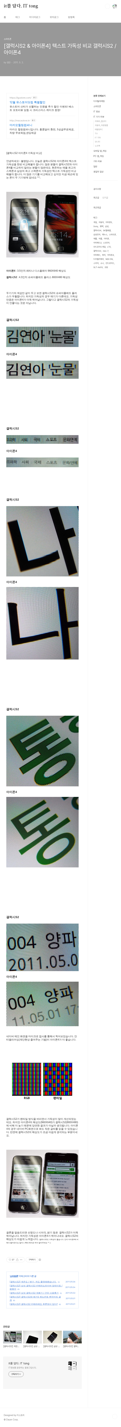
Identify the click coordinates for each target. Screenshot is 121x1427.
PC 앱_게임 (98, 156)
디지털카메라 (98, 259)
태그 (17, 17)
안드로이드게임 (99, 247)
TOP (114, 1416)
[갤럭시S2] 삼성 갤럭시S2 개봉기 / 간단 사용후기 (34, 1293)
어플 (100, 238)
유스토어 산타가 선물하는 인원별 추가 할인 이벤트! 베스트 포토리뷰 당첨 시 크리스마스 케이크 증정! (42, 108)
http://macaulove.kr (20, 120)
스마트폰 (14, 1276)
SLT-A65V (98, 267)
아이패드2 (97, 243)
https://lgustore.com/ (20, 97)
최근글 (96, 197)
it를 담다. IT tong (21, 6)
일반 (95, 166)
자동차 (101, 222)
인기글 (105, 197)
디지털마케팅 (99, 101)
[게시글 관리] (21, 1259)
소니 (102, 263)
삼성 (107, 226)
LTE (109, 247)
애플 (95, 238)
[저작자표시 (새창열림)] (39, 1259)
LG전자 (106, 243)
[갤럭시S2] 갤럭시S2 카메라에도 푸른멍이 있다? (34, 1304)
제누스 (104, 234)
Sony (95, 226)
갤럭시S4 (97, 230)
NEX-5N (109, 259)
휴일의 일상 (98, 171)
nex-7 (105, 251)
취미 (104, 255)
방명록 (71, 17)
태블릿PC (99, 129)
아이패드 (96, 255)
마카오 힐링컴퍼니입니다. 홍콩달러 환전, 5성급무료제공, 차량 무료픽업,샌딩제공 (42, 131)
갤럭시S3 (97, 251)
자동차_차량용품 (101, 125)
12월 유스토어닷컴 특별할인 (27, 102)
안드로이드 (110, 263)
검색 (107, 6)
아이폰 (106, 238)
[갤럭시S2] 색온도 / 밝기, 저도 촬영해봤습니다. (33, 1281)
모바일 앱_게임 (99, 151)
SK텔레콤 (107, 230)
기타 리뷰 (97, 161)
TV (96, 133)
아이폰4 (110, 255)
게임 (95, 222)
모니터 (97, 142)
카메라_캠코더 (100, 121)
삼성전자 (96, 234)
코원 (106, 267)
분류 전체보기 (99, 96)
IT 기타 (98, 137)
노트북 (97, 146)
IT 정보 (96, 111)
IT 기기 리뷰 (98, 117)
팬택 (101, 226)
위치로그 (54, 17)
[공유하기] (17, 1259)
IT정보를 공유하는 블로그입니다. (23, 1367)
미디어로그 (34, 17)
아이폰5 (109, 222)
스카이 (96, 263)
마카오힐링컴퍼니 (21, 125)
